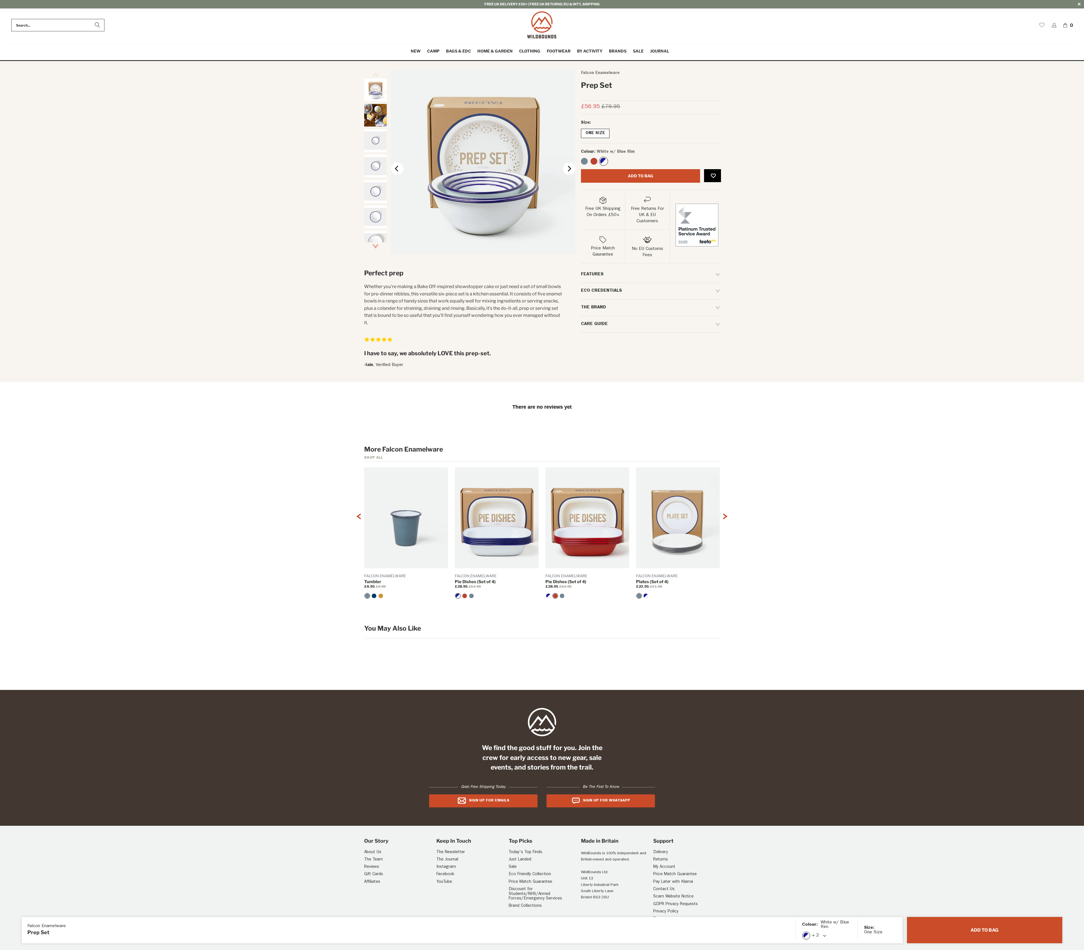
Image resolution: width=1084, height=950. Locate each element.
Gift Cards (373, 874)
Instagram (446, 867)
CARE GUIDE (594, 324)
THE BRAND (593, 307)
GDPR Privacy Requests (675, 904)
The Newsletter (450, 852)
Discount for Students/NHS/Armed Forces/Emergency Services (535, 894)
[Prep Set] (584, 161)
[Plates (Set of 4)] (639, 596)
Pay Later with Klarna (673, 882)
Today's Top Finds (525, 852)
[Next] (569, 168)
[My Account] (1054, 25)
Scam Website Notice (673, 897)
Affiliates (372, 882)
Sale (513, 867)
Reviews (371, 867)
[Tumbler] (367, 596)
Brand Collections (525, 906)
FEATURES (592, 274)
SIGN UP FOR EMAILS (489, 801)
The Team (373, 860)
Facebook (445, 874)
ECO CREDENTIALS (601, 291)
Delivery (660, 852)
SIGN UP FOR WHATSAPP (606, 801)
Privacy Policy (665, 912)
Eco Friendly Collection (530, 874)
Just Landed (520, 860)
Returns (660, 860)
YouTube (444, 882)
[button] (433, 51)
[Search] (97, 25)
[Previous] (397, 168)
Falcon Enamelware (600, 73)
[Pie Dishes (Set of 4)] (458, 596)
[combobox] (57, 25)
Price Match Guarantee (530, 882)
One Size (595, 133)
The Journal (447, 860)
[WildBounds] (542, 25)
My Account (664, 867)
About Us (372, 852)
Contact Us (664, 889)
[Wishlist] (1042, 25)
